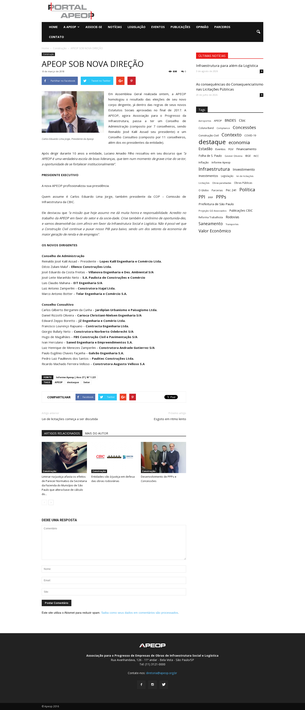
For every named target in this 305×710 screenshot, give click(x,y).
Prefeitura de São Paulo (216, 204)
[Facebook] (141, 685)
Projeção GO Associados (212, 210)
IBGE (248, 155)
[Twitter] (164, 685)
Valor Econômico (215, 231)
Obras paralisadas (221, 182)
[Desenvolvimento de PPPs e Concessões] (163, 457)
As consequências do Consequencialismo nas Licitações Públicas (229, 87)
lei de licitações (244, 176)
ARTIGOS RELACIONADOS (62, 433)
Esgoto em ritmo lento (170, 419)
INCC (256, 155)
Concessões (244, 127)
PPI (202, 197)
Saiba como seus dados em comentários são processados (139, 612)
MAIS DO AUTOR (96, 433)
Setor (86, 382)
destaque (73, 382)
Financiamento (246, 149)
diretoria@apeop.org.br (161, 673)
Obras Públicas (243, 182)
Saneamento (211, 224)
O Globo (204, 190)
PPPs (221, 197)
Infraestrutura (214, 169)
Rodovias (232, 217)
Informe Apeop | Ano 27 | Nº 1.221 (76, 377)
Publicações (180, 27)
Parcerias (217, 190)
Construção (48, 54)
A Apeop (69, 27)
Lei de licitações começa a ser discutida (70, 419)
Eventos (158, 27)
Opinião (202, 27)
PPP (210, 197)
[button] (258, 32)
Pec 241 (231, 190)
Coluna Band (206, 128)
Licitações (204, 182)
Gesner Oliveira (233, 155)
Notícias (115, 27)
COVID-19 (250, 135)
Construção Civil (209, 135)
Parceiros (222, 27)
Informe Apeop (221, 162)
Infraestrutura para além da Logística (227, 65)
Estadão (205, 149)
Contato (56, 37)
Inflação (204, 162)
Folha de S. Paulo (210, 156)
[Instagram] (152, 685)
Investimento (244, 169)
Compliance (223, 128)
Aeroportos (205, 120)
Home (53, 27)
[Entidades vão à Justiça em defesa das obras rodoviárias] (114, 457)
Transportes (232, 224)
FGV (230, 149)
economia (239, 142)
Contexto (232, 134)
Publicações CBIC (241, 210)
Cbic (242, 120)
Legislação (136, 27)
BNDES (230, 120)
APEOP (58, 382)
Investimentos (208, 176)
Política (247, 189)
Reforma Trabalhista (211, 217)
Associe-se (93, 27)
